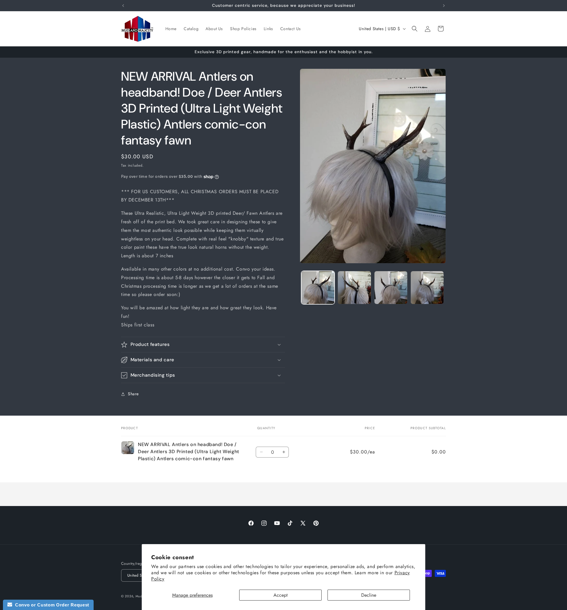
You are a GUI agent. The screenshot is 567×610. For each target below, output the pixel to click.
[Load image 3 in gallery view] (391, 287)
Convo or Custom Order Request (50, 604)
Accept (280, 595)
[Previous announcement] (123, 5)
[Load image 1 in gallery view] (318, 287)
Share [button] (133, 394)
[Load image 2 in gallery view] (354, 287)
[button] (414, 28)
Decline (368, 595)
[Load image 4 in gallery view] (427, 287)
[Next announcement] (443, 5)
